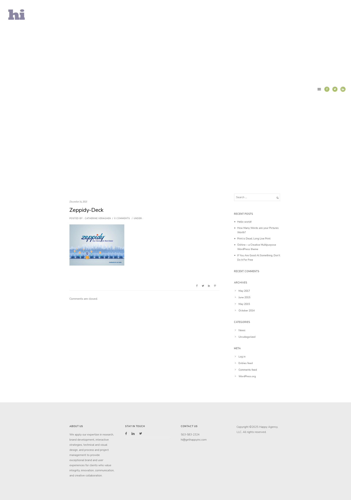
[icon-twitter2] (334, 89)
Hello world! (244, 222)
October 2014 (247, 310)
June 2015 (244, 297)
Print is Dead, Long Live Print (253, 238)
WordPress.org (247, 376)
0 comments (122, 218)
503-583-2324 (190, 434)
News (242, 330)
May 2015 (244, 304)
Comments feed (248, 370)
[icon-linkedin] (343, 89)
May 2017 (244, 291)
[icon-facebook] (326, 89)
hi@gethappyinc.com (194, 440)
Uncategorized (247, 337)
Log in (242, 356)
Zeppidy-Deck (86, 210)
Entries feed (246, 363)
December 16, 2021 (78, 201)
